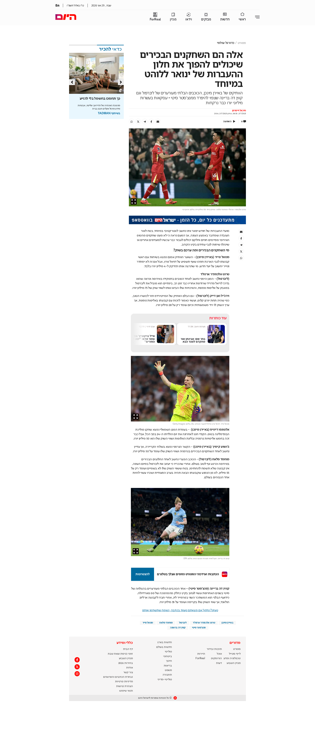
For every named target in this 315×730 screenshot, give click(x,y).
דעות (219, 663)
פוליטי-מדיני (165, 679)
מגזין (173, 19)
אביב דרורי (197, 326)
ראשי (242, 19)
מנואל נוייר (148, 622)
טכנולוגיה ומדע (232, 658)
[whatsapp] (131, 121)
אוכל (219, 653)
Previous (72, 82)
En (57, 5)
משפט (168, 670)
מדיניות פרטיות (124, 681)
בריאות (168, 665)
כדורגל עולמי (225, 43)
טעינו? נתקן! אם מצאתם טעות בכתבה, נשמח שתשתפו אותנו (180, 610)
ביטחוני (167, 656)
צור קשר (128, 672)
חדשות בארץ (164, 642)
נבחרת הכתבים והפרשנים (118, 677)
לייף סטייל (235, 653)
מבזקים (206, 19)
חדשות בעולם (164, 647)
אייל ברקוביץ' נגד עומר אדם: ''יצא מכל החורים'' (188, 339)
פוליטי (168, 651)
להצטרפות (142, 574)
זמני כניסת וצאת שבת (120, 653)
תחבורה (167, 674)
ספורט (242, 43)
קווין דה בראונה (178, 627)
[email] (158, 121)
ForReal (155, 19)
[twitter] (138, 121)
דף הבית (128, 649)
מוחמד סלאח (166, 622)
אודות (129, 667)
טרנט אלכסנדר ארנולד (204, 622)
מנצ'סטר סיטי (199, 627)
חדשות (225, 19)
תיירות (201, 653)
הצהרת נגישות (124, 686)
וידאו (188, 19)
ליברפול (183, 622)
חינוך (169, 661)
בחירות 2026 (125, 663)
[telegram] (144, 121)
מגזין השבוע (233, 663)
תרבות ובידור (214, 649)
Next (121, 82)
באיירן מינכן (227, 622)
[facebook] (151, 121)
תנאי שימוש (126, 690)
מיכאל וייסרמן (239, 110)
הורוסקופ (216, 658)
